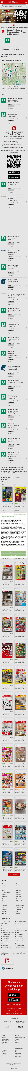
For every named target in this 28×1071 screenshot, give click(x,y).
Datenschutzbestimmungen (20, 514)
